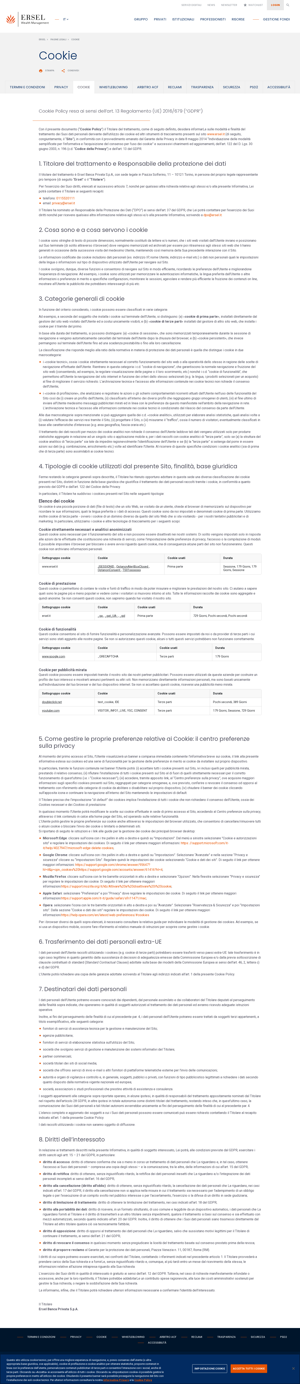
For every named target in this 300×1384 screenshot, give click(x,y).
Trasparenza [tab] (202, 87)
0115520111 (65, 198)
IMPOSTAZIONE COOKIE (209, 1368)
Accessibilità (157, 1343)
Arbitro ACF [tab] (147, 87)
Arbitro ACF (168, 1337)
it (64, 19)
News (211, 5)
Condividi (70, 70)
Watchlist (253, 5)
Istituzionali (183, 19)
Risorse (238, 19)
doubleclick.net (52, 702)
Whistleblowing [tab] (113, 87)
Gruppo (141, 19)
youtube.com (51, 710)
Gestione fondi (276, 19)
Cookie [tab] (84, 87)
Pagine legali (58, 39)
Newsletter (229, 5)
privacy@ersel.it (63, 203)
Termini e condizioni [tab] (27, 87)
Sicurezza (258, 1337)
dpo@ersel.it (212, 215)
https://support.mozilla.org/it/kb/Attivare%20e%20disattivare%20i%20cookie (116, 886)
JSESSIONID (106, 566)
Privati (160, 19)
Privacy (75, 1337)
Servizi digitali (191, 5)
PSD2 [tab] (254, 87)
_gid (122, 616)
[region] (150, 1369)
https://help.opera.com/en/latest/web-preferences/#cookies (105, 915)
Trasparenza (226, 1337)
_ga (100, 616)
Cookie (75, 39)
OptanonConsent (109, 570)
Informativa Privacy (116, 1379)
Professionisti (213, 19)
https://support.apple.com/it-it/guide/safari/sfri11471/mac (103, 898)
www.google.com (53, 656)
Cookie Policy (143, 1379)
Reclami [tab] (175, 87)
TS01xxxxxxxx (131, 570)
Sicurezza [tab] (231, 87)
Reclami (196, 1337)
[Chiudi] (293, 1368)
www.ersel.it (216, 134)
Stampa (46, 70)
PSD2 (283, 1337)
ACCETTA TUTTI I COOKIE (249, 1368)
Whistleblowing (133, 1337)
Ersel (42, 39)
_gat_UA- (111, 616)
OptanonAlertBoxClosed (132, 566)
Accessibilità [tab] (278, 87)
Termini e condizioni (41, 1337)
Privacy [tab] (61, 87)
